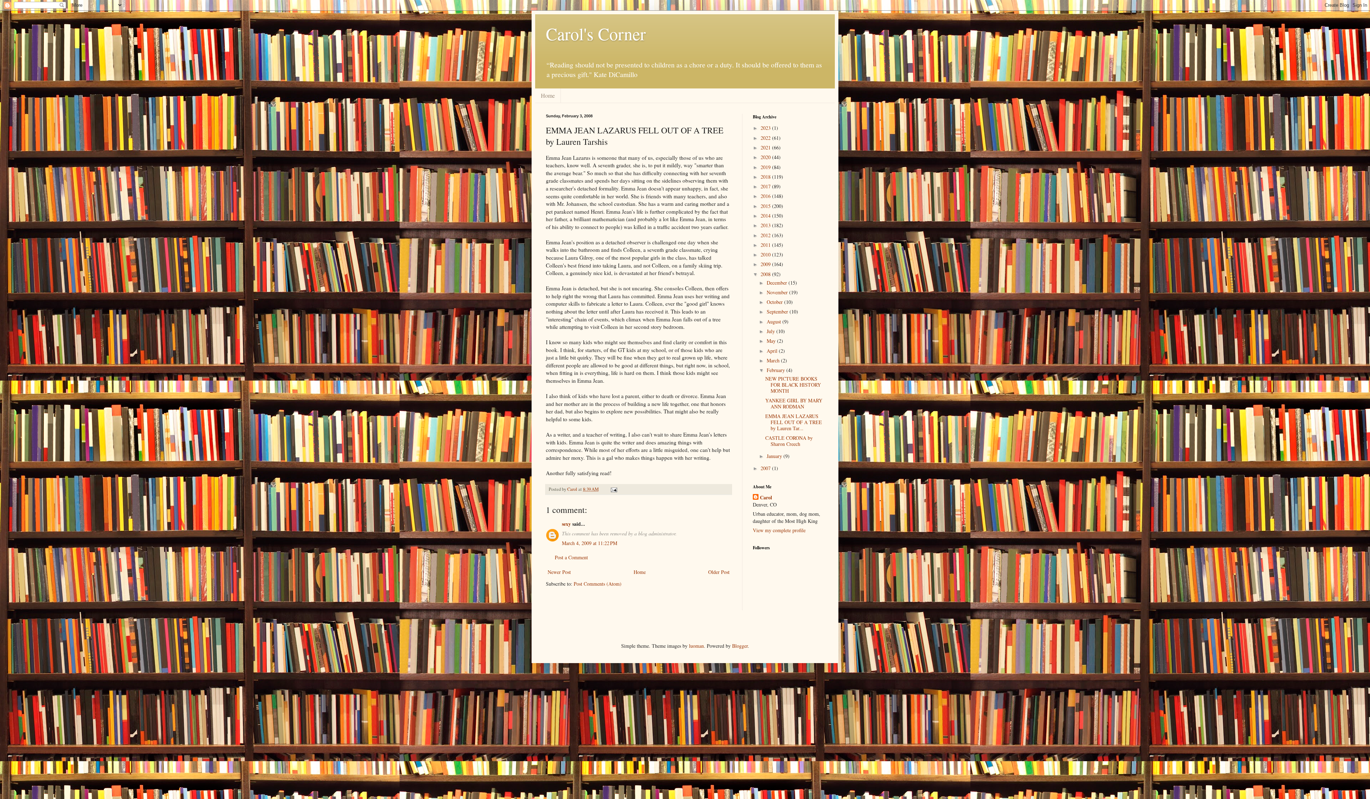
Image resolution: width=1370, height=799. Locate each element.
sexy (566, 524)
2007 (766, 468)
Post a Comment (571, 557)
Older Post (719, 572)
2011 (766, 244)
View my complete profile (779, 530)
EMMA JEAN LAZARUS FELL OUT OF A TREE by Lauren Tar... (793, 422)
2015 (766, 206)
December (777, 282)
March (774, 360)
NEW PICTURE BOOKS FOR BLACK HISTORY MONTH (793, 384)
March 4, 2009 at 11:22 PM (589, 543)
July (771, 331)
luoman (696, 645)
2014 (766, 215)
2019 (766, 167)
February (776, 370)
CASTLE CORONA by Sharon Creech (789, 440)
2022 (766, 137)
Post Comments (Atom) (597, 583)
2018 (766, 176)
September (778, 311)
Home (548, 95)
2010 (766, 254)
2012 (766, 235)
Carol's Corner (596, 33)
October (775, 302)
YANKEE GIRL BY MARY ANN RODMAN (793, 403)
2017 (766, 186)
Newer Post (559, 572)
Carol (766, 497)
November (778, 292)
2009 (766, 264)
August (774, 321)
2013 (766, 225)
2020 (766, 157)
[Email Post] (613, 489)
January (775, 456)
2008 (766, 274)
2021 (766, 147)
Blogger (740, 645)
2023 (766, 127)
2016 (766, 196)
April (773, 350)
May (772, 340)
